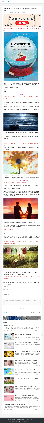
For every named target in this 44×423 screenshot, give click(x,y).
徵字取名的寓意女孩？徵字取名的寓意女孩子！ (26, 386)
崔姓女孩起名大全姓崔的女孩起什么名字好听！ (15, 404)
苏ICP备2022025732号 (30, 421)
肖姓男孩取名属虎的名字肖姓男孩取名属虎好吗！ (27, 343)
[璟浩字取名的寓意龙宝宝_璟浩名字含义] (9, 398)
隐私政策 (13, 419)
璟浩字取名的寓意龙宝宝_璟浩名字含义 (24, 395)
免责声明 (22, 419)
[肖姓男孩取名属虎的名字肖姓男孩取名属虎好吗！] (9, 345)
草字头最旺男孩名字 (8, 325)
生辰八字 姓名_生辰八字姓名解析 (23, 334)
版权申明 (9, 419)
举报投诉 (18, 419)
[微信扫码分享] (32, 312)
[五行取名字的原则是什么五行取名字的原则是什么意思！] (9, 380)
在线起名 (18, 12)
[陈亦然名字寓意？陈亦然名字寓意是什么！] (9, 371)
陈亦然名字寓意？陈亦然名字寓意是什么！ (25, 369)
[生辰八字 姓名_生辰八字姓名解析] (9, 336)
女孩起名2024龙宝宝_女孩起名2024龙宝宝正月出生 (27, 351)
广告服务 (27, 419)
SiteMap (21, 421)
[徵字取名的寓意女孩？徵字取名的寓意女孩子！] (9, 389)
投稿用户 (4, 12)
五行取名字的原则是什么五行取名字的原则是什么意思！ (27, 378)
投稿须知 (31, 419)
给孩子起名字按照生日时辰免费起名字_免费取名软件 (27, 360)
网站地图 (24, 421)
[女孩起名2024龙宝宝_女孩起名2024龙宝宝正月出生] (9, 354)
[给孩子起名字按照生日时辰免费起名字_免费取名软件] (9, 363)
